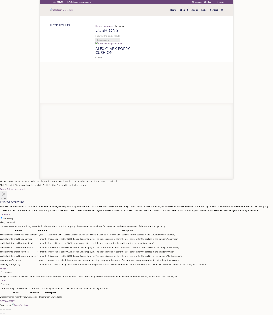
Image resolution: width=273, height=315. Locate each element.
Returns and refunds (69, 127)
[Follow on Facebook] (205, 162)
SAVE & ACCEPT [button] (7, 301)
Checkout (208, 2)
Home (173, 10)
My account (197, 2)
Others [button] (3, 280)
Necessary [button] (5, 214)
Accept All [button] (20, 189)
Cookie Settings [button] (7, 189)
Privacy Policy (65, 161)
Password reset (107, 123)
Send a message (158, 135)
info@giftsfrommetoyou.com (154, 131)
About (195, 10)
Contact (214, 10)
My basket (105, 127)
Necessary (8, 218)
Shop (182, 10)
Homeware (108, 26)
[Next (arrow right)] (4, 313)
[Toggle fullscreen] (4, 309)
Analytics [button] (4, 268)
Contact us (64, 131)
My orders (105, 131)
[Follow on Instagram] (211, 162)
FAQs (203, 10)
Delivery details (66, 123)
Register (104, 119)
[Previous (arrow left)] (1, 313)
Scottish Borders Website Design (110, 161)
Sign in (113, 119)
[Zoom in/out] (1, 309)
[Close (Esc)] (10, 309)
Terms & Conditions (81, 161)
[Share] (7, 309)
